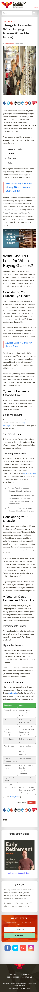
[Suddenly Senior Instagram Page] (31, 948)
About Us (13, 974)
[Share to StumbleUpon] (26, 103)
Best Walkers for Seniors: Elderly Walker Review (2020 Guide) (19, 187)
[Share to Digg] (15, 103)
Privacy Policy (25, 988)
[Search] (34, 12)
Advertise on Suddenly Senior (19, 873)
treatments (12, 693)
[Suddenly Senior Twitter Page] (15, 948)
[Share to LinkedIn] (22, 103)
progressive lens (29, 473)
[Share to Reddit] (19, 103)
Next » (31, 802)
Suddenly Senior (9, 43)
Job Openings (13, 977)
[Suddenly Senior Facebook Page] (7, 948)
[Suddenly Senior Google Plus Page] (23, 948)
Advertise (25, 974)
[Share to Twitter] (8, 103)
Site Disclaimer (14, 988)
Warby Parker (15, 797)
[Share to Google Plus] (11, 103)
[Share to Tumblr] (29, 103)
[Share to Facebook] (4, 103)
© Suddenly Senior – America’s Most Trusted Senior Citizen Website (19, 984)
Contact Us (27, 977)
